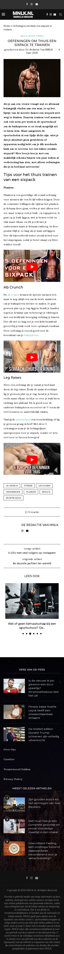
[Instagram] (32, 4)
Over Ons (10, 749)
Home (7, 25)
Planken (31, 492)
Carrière (9, 759)
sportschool (23, 419)
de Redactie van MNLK (39, 49)
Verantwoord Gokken (17, 769)
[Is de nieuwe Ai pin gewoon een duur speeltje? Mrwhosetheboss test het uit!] (14, 686)
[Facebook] (27, 4)
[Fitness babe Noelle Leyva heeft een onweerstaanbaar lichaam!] (14, 712)
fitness (28, 485)
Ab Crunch (12, 485)
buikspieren (31, 335)
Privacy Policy (13, 779)
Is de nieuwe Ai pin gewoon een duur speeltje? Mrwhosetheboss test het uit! (43, 688)
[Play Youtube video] (32, 267)
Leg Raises (44, 485)
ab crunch (13, 294)
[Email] (37, 4)
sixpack (46, 492)
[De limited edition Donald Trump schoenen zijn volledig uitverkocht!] (14, 734)
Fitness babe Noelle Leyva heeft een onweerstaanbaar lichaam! (42, 712)
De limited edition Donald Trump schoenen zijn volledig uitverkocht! (43, 734)
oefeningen (13, 492)
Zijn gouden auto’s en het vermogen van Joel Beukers (44, 803)
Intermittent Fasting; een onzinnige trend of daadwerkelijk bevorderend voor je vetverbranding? (44, 851)
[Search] (60, 14)
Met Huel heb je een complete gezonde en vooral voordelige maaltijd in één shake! (44, 826)
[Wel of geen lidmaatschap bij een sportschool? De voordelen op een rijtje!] (32, 601)
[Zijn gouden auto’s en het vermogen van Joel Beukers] (14, 804)
